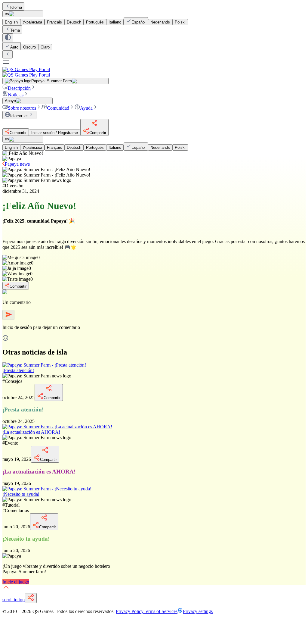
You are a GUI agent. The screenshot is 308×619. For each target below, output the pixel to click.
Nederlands (160, 22)
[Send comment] (8, 315)
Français (54, 22)
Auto (14, 47)
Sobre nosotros (22, 108)
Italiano (115, 22)
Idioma (16, 7)
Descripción (19, 88)
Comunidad (58, 108)
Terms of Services (160, 611)
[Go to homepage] (154, 72)
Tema (15, 30)
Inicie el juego (15, 581)
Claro (45, 47)
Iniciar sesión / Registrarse (54, 132)
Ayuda (86, 108)
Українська (32, 22)
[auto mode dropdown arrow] (7, 37)
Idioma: (19, 116)
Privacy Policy (129, 611)
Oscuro (29, 47)
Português (95, 22)
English (11, 22)
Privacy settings (198, 611)
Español (138, 22)
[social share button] (31, 598)
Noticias (15, 94)
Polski (180, 22)
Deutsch (74, 22)
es (7, 13)
